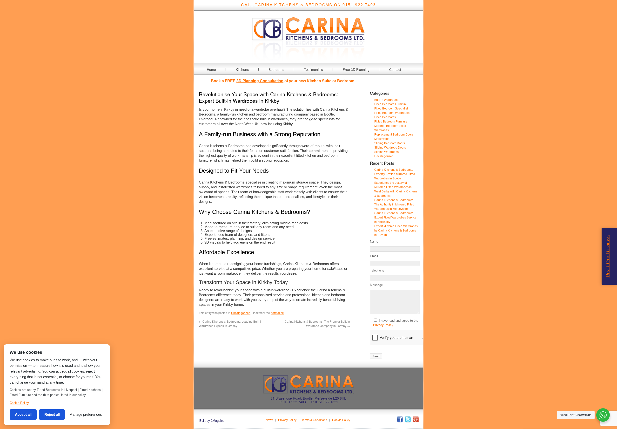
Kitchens (242, 69)
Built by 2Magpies (211, 420)
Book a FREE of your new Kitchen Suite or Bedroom (282, 81)
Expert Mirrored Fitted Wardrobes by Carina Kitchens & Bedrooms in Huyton (396, 231)
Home (211, 69)
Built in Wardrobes (386, 100)
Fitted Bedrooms (385, 117)
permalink (277, 313)
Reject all (52, 414)
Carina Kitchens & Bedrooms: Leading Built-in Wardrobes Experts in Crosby (230, 323)
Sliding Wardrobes (386, 152)
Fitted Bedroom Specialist (391, 108)
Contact (395, 69)
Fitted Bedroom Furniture (390, 104)
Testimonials (313, 69)
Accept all (23, 414)
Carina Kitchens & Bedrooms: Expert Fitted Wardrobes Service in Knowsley (395, 217)
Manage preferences (85, 414)
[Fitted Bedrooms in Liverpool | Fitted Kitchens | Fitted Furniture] (308, 60)
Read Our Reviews (607, 256)
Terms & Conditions (314, 420)
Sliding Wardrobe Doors (390, 147)
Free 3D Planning (356, 69)
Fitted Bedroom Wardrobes (391, 113)
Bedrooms (276, 69)
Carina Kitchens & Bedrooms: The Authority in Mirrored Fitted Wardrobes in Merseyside (394, 204)
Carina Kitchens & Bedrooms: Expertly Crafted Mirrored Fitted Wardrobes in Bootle (394, 174)
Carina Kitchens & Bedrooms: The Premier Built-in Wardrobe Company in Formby (317, 323)
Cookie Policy (341, 420)
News (269, 420)
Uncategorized (240, 313)
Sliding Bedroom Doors (389, 143)
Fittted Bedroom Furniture (391, 121)
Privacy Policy (383, 325)
